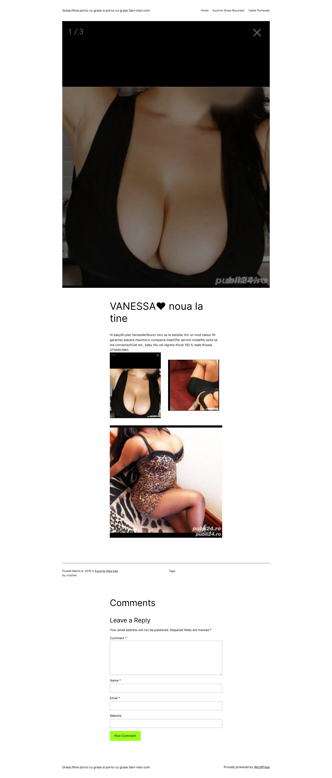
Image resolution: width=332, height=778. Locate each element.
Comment (118, 638)
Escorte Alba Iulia (106, 571)
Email (115, 698)
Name (115, 680)
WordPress (262, 767)
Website (115, 716)
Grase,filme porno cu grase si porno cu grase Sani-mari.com (106, 10)
